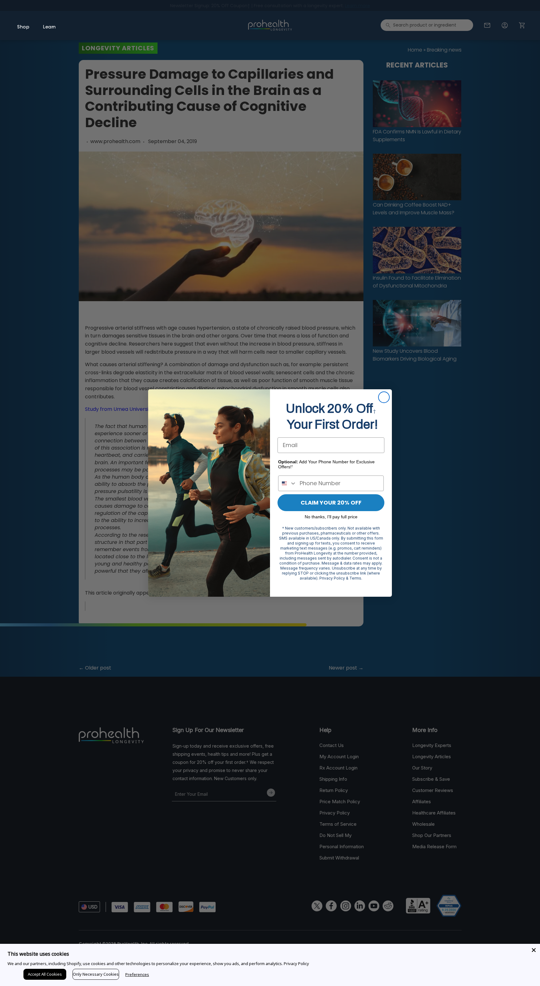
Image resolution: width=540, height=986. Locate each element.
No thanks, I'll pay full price (331, 516)
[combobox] (287, 483)
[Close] (534, 950)
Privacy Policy (296, 963)
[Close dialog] (383, 397)
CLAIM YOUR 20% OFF (331, 502)
